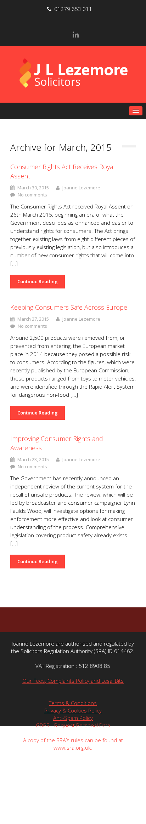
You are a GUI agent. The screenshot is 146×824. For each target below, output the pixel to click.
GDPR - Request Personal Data (73, 725)
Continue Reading (37, 281)
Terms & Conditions (73, 702)
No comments (32, 194)
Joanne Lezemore (81, 187)
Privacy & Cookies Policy (73, 710)
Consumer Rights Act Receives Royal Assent (62, 171)
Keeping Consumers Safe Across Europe (68, 307)
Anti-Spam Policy (73, 717)
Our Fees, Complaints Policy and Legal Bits (73, 680)
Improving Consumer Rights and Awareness (56, 443)
